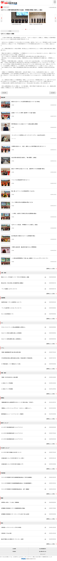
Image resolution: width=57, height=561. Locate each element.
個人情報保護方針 (42, 548)
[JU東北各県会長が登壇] (19, 12)
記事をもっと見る (50, 268)
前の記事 (4, 92)
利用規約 (14, 551)
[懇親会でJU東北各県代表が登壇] (37, 12)
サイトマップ (42, 554)
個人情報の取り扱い (42, 551)
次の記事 (52, 92)
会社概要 (14, 548)
